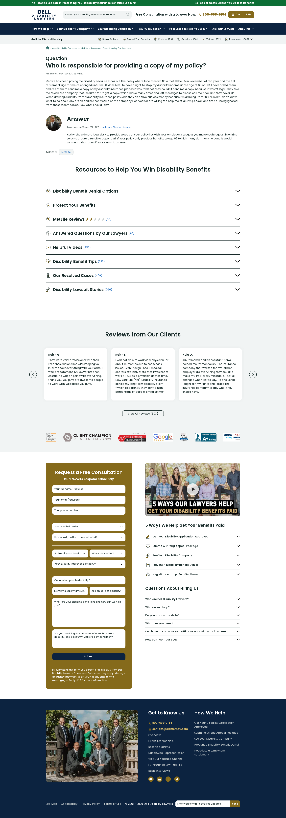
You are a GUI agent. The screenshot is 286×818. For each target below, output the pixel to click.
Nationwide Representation (166, 753)
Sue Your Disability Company (213, 739)
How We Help (40, 29)
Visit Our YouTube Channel (165, 759)
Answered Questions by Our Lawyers (111, 48)
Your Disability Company (65, 48)
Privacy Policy (90, 804)
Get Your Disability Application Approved (214, 725)
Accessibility (69, 804)
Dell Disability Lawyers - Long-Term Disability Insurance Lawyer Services (44, 15)
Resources (187, 29)
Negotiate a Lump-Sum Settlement (209, 752)
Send (235, 803)
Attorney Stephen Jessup (117, 127)
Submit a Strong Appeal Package (216, 733)
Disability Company (73, 29)
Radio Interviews (159, 771)
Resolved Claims (159, 747)
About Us (244, 29)
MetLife (85, 48)
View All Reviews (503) (143, 414)
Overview (154, 735)
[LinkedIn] (159, 779)
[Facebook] (168, 779)
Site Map (51, 804)
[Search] (128, 14)
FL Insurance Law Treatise (165, 765)
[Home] (48, 48)
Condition (114, 29)
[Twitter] (177, 779)
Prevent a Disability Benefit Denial (216, 745)
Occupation (150, 29)
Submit (89, 656)
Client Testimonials (160, 741)
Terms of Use (112, 804)
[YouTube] (151, 779)
